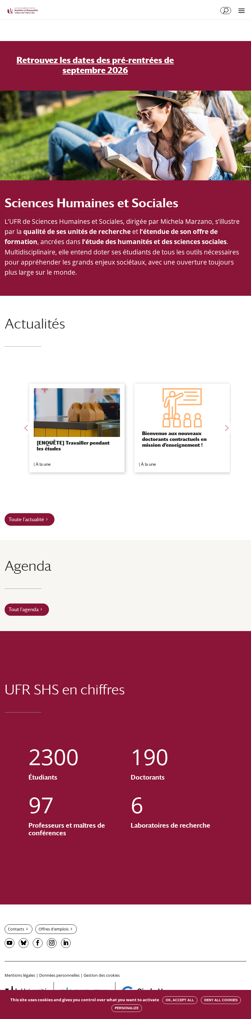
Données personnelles (59, 975)
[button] (26, 428)
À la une (43, 464)
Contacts (16, 929)
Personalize (127, 1008)
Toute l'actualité (26, 519)
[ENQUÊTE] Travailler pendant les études (73, 446)
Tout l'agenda (24, 609)
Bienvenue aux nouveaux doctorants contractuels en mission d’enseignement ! (174, 439)
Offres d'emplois (54, 929)
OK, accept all (180, 1000)
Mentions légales (20, 975)
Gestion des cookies (102, 975)
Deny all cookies (221, 1000)
